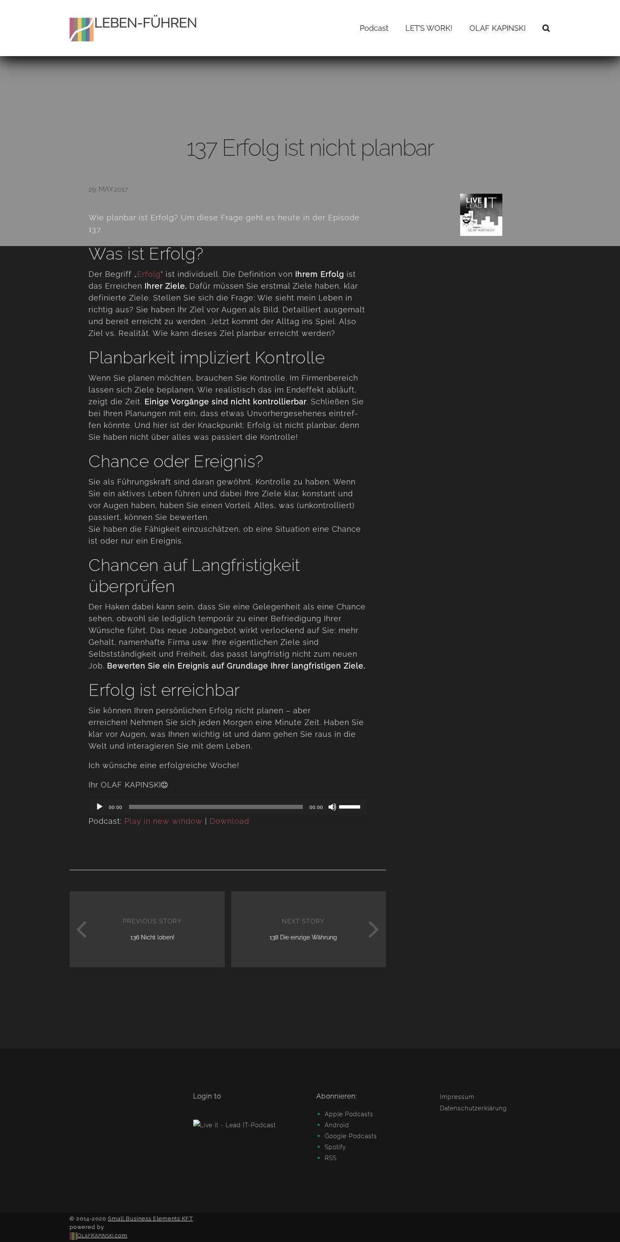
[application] (228, 806)
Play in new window (163, 821)
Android (337, 1125)
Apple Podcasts (349, 1114)
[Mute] (332, 807)
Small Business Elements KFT (150, 1218)
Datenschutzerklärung (473, 1108)
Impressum (457, 1096)
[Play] (99, 807)
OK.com (102, 1235)
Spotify (335, 1147)
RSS (331, 1158)
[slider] (351, 806)
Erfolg (149, 274)
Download (229, 821)
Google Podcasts (351, 1136)
